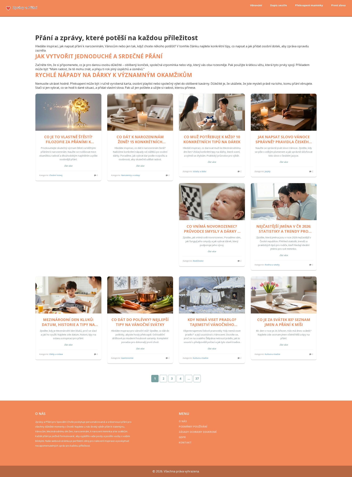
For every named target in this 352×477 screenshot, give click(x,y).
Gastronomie (127, 358)
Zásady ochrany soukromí (198, 432)
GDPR (182, 437)
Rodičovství (198, 260)
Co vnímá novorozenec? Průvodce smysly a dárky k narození (212, 229)
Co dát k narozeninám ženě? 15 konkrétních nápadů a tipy (140, 139)
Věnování (256, 5)
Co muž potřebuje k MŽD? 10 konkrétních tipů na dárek (211, 139)
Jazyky (267, 171)
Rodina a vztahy (272, 264)
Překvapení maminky (309, 5)
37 (197, 379)
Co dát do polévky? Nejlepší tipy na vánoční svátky (140, 322)
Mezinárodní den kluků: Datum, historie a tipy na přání (68, 322)
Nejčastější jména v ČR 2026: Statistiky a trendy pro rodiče (283, 229)
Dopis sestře (278, 5)
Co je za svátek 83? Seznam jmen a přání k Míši (283, 322)
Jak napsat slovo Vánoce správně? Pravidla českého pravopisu (284, 139)
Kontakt (185, 442)
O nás (183, 421)
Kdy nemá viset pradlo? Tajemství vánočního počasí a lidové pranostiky (212, 322)
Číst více (68, 165)
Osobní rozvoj (55, 175)
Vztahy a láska (199, 171)
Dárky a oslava (56, 354)
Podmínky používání (193, 426)
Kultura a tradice (200, 358)
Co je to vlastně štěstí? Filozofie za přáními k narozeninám (68, 139)
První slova (338, 5)
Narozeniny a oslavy (130, 175)
